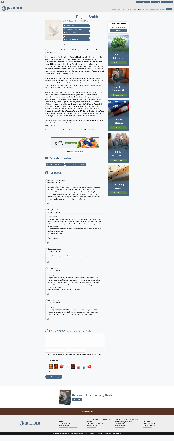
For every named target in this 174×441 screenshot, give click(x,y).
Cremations (103, 419)
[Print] (64, 44)
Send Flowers (70, 36)
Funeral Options (127, 9)
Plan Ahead (145, 9)
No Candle (53, 372)
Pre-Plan (117, 419)
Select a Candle (53, 361)
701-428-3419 (91, 427)
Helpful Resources (154, 9)
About (111, 419)
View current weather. (76, 151)
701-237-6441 (63, 427)
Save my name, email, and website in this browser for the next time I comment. (74, 354)
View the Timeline (54, 164)
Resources (126, 419)
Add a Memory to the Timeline (74, 29)
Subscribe (118, 30)
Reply (47, 203)
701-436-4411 (147, 427)
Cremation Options (137, 9)
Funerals (95, 419)
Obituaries (162, 9)
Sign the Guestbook (71, 32)
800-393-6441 (73, 427)
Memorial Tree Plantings (72, 39)
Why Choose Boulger (116, 9)
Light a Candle (70, 25)
